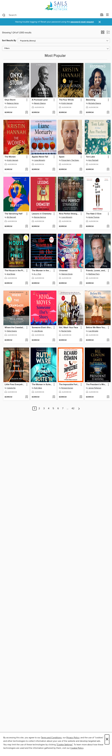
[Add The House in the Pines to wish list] (26, 283)
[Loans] (101, 15)
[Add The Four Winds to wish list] (80, 112)
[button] (102, 33)
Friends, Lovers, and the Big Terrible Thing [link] (96, 270)
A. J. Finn (37, 274)
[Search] (4, 15)
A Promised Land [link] (40, 100)
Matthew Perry (94, 274)
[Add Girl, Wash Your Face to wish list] (80, 340)
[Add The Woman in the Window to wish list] (53, 283)
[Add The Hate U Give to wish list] (108, 226)
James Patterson (94, 388)
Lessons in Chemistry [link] (41, 214)
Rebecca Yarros (13, 103)
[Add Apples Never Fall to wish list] (53, 169)
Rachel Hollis (66, 331)
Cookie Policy (76, 748)
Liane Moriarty (39, 160)
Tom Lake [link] (90, 157)
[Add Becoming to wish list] (108, 112)
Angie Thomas (93, 217)
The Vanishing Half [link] (13, 214)
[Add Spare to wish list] (80, 169)
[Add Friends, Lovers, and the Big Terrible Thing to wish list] (108, 283)
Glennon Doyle (67, 274)
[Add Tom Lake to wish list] (108, 169)
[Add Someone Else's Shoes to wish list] (53, 340)
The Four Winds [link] (66, 100)
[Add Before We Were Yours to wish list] (108, 340)
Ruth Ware (38, 388)
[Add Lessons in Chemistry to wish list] (53, 226)
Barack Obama (40, 103)
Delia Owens (12, 331)
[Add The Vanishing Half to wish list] (26, 226)
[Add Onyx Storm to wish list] (26, 112)
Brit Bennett (11, 217)
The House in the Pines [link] (15, 270)
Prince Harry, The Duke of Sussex (71, 160)
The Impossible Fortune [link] (69, 384)
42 (73, 408)
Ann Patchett (93, 160)
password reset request (82, 21)
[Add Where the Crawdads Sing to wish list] (26, 340)
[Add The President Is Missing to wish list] (108, 397)
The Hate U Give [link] (93, 214)
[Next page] (79, 408)
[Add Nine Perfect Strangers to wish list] (80, 226)
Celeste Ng (11, 388)
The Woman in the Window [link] (42, 270)
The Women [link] (10, 157)
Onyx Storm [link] (10, 100)
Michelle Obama (94, 103)
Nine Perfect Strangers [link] (69, 214)
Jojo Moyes (38, 331)
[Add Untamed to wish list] (80, 283)
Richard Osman (67, 388)
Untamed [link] (63, 270)
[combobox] (50, 15)
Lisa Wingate (93, 331)
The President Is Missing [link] (96, 384)
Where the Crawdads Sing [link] (15, 327)
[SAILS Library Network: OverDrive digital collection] (56, 5)
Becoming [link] (90, 100)
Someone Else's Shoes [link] (42, 327)
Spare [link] (61, 157)
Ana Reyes (11, 274)
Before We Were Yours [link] (96, 327)
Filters (7, 48)
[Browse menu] (107, 15)
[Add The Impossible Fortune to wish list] (80, 397)
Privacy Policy (72, 737)
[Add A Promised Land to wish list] (53, 112)
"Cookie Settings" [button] (64, 744)
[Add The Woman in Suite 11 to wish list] (53, 397)
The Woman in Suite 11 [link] (42, 384)
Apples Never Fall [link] (40, 157)
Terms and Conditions (51, 737)
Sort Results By (9, 40)
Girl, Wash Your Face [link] (68, 327)
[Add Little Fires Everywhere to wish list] (26, 397)
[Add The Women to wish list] (26, 169)
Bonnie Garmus (40, 217)
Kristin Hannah (67, 103)
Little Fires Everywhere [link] (15, 384)
